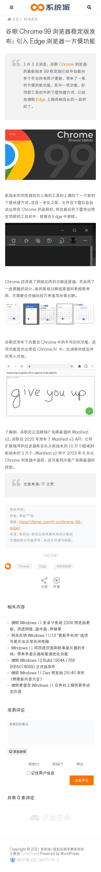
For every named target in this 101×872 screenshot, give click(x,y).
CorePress (30, 853)
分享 (44, 587)
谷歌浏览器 (63, 566)
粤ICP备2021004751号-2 (38, 860)
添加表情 (19, 751)
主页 (15, 19)
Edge (41, 99)
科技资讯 (31, 19)
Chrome (66, 64)
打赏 (56, 587)
